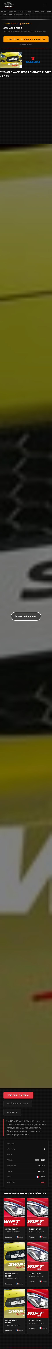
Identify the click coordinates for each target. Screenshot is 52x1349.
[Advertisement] (26, 114)
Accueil (3, 11)
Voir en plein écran (18, 1095)
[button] (26, 616)
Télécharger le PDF (17, 1103)
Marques (12, 11)
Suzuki (21, 11)
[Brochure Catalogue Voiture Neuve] (9, 5)
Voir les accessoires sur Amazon (26, 39)
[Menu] (46, 5)
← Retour (12, 1112)
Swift (29, 11)
